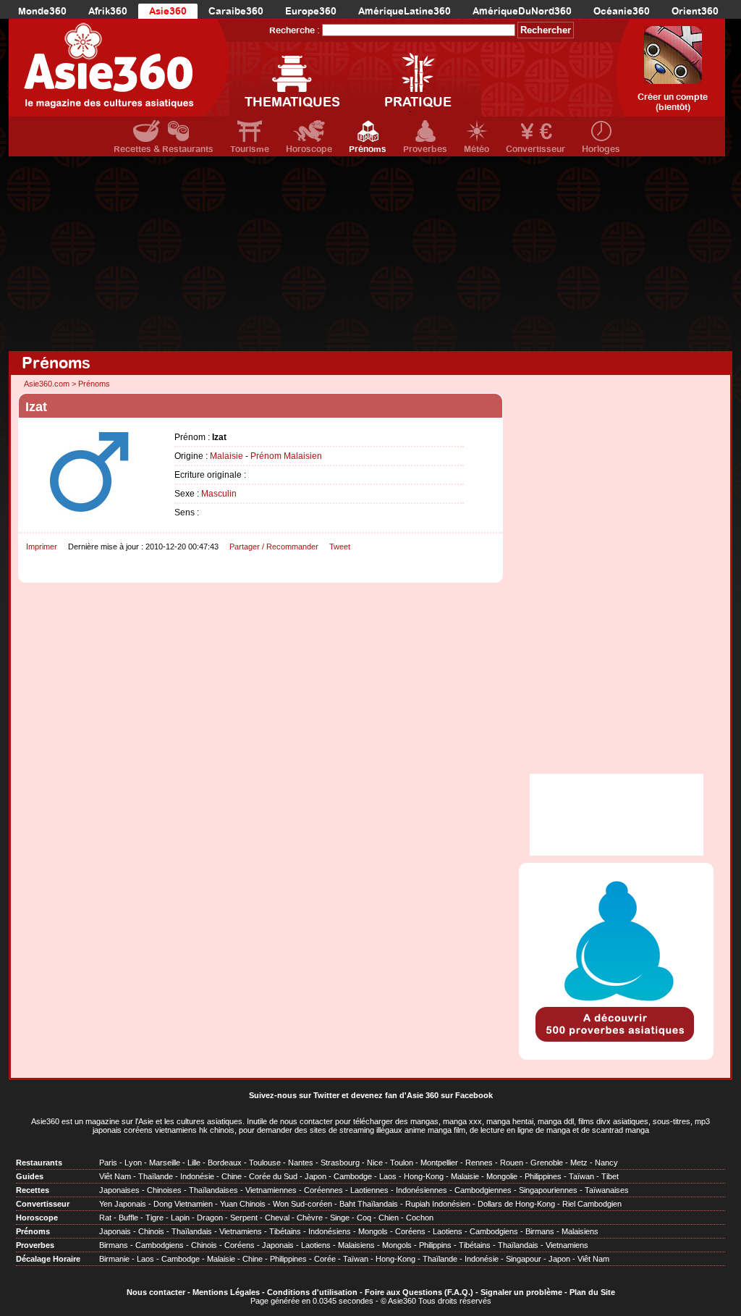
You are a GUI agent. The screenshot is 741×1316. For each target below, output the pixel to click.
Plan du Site (592, 1292)
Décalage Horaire (48, 1258)
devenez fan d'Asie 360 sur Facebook (422, 1095)
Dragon (210, 1217)
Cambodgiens (494, 1231)
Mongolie (501, 1176)
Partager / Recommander (273, 546)
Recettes (32, 1190)
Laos (388, 1176)
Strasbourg (340, 1162)
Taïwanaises (607, 1190)
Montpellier (439, 1162)
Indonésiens (329, 1231)
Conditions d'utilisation (312, 1292)
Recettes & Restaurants (163, 149)
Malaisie (226, 456)
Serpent (244, 1217)
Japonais (115, 1231)
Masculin (219, 494)
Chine (231, 1176)
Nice (375, 1162)
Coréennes (323, 1190)
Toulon (401, 1162)
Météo (476, 149)
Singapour (523, 1258)
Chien (388, 1217)
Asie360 (168, 11)
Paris (108, 1162)
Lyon (133, 1162)
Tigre (154, 1217)
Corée (325, 1258)
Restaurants (39, 1162)
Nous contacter (156, 1292)
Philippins (435, 1245)
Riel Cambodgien (592, 1203)
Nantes (300, 1162)
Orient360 (695, 11)
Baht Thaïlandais (368, 1203)
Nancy (606, 1162)
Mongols (373, 1231)
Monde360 (42, 11)
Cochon (419, 1217)
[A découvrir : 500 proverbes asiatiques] (616, 1043)
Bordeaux (225, 1162)
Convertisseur (535, 149)
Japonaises (119, 1190)
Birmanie (114, 1258)
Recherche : (294, 30)
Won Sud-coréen (302, 1203)
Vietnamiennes (271, 1190)
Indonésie (197, 1176)
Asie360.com (46, 383)
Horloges (601, 149)
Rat (105, 1217)
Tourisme (249, 149)
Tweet (339, 546)
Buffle (128, 1217)
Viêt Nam (115, 1176)
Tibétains (285, 1231)
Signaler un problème (521, 1292)
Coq (364, 1217)
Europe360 (310, 11)
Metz (579, 1162)
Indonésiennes (421, 1190)
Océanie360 (621, 11)
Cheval (277, 1217)
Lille (193, 1162)
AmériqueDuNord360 (522, 11)
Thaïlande (155, 1176)
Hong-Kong (424, 1176)
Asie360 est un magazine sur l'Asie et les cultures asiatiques (136, 1121)
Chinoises (164, 1190)
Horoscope (309, 149)
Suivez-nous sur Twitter (294, 1095)
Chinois (151, 1231)
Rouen (511, 1162)
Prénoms (367, 149)
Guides (29, 1176)
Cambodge (353, 1176)
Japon (315, 1176)
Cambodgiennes (483, 1190)
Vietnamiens (240, 1231)
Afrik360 (107, 11)
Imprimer (41, 546)
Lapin (180, 1217)
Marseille (164, 1162)
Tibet (610, 1176)
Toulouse (265, 1162)
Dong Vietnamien (183, 1203)
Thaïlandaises (213, 1190)
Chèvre (310, 1217)
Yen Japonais (122, 1203)
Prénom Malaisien (286, 456)
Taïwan (581, 1176)
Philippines (543, 1176)
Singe (340, 1217)
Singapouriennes (548, 1190)
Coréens (410, 1231)
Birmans (539, 1231)
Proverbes (425, 149)
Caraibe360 (235, 11)
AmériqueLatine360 (404, 11)
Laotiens (447, 1231)
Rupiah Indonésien (437, 1203)
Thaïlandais (192, 1231)
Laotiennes (369, 1190)
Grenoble (546, 1162)
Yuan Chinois (243, 1203)
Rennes (479, 1162)
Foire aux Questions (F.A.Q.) (419, 1292)
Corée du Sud (273, 1176)
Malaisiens (580, 1231)
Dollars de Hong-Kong (516, 1203)
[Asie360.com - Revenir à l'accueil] (119, 68)
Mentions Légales (226, 1292)
